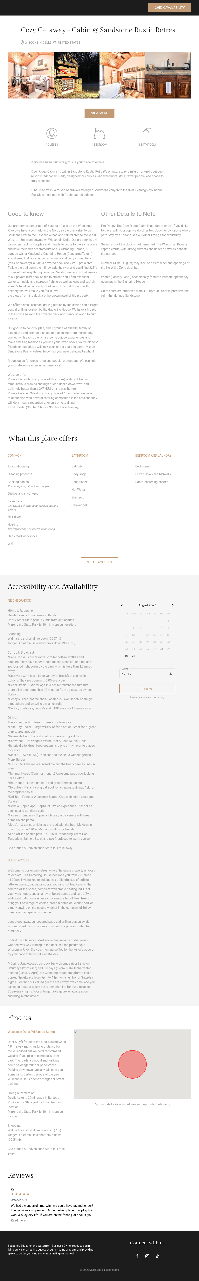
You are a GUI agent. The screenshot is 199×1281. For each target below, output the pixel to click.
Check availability (170, 8)
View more (99, 113)
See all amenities (99, 562)
